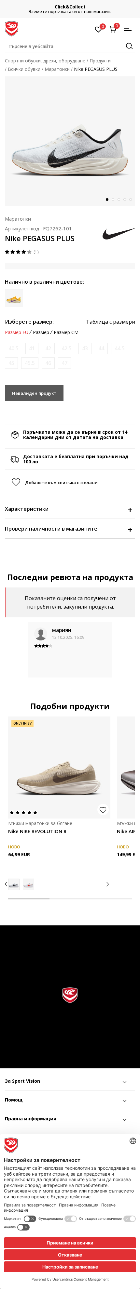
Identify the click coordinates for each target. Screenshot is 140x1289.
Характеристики (27, 508)
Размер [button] (41, 332)
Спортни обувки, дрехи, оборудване (45, 61)
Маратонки (57, 69)
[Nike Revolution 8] (13, 884)
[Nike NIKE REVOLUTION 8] (59, 767)
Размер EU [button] (16, 332)
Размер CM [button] (66, 332)
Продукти (100, 61)
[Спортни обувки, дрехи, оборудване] (11, 28)
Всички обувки (24, 69)
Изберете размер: (29, 322)
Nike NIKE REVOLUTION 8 (37, 831)
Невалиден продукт (34, 393)
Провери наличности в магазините (51, 528)
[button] (70, 46)
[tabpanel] (70, 141)
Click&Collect (70, 6)
